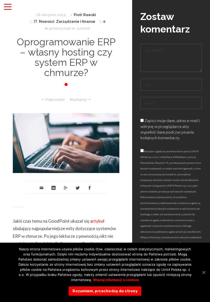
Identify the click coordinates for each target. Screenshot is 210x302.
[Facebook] (89, 187)
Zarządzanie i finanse (75, 21)
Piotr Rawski (85, 15)
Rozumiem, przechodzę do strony (105, 291)
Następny (79, 100)
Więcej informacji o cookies (116, 280)
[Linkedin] (53, 187)
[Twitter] (77, 187)
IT (35, 21)
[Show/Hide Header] (7, 7)
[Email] (41, 187)
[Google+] (65, 187)
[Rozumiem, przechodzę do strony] (203, 272)
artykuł (97, 221)
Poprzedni (55, 100)
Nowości (46, 21)
